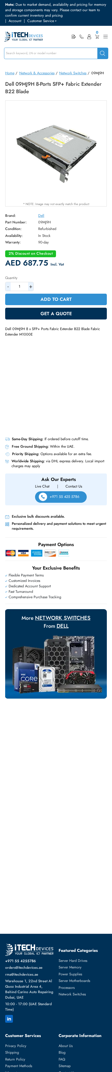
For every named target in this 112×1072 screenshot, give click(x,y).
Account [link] (15, 21)
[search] (102, 53)
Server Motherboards (74, 980)
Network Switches (72, 73)
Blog (62, 1052)
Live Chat (42, 486)
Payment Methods (18, 1066)
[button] (42, 21)
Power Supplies (70, 974)
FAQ (62, 1059)
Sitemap (65, 1066)
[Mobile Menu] (105, 36)
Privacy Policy (15, 1045)
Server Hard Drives (73, 960)
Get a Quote (56, 313)
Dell (41, 215)
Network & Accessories (37, 73)
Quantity (11, 277)
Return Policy (15, 1059)
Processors (67, 987)
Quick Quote (74, 36)
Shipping (12, 1052)
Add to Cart (56, 299)
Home (9, 73)
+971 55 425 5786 (64, 496)
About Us (66, 1045)
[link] (82, 37)
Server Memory (70, 967)
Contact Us (73, 486)
